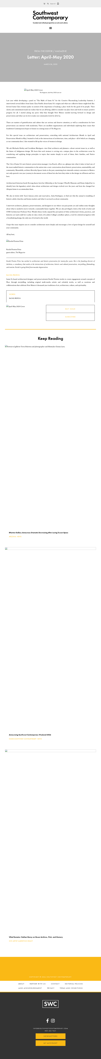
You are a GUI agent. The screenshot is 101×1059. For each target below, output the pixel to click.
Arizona (12, 537)
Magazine (61, 51)
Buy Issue (70, 309)
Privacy (50, 988)
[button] (58, 3)
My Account (50, 1043)
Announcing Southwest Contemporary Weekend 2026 (30, 735)
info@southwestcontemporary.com (50, 1028)
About (21, 984)
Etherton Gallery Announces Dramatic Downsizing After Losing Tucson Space (38, 532)
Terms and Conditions (71, 988)
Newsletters (50, 1036)
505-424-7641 (50, 1031)
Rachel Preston (13, 275)
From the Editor (43, 51)
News (19, 537)
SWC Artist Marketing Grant (21, 941)
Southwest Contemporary (50, 17)
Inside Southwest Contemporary (22, 739)
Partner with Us (38, 984)
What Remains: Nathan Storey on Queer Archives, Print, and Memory (36, 937)
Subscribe (70, 317)
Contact (55, 984)
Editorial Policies (74, 984)
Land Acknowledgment (30, 988)
